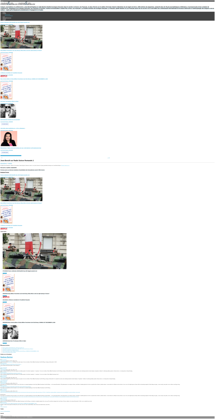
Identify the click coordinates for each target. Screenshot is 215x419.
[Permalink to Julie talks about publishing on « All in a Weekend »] (8, 145)
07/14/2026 (11, 24)
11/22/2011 (10, 163)
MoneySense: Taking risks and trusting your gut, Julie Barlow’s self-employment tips (20, 148)
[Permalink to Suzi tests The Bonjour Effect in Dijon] (8, 117)
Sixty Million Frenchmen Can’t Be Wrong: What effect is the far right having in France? (21, 50)
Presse (20, 155)
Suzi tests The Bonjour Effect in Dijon (9, 101)
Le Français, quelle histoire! (14, 155)
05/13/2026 (11, 74)
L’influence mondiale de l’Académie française (11, 72)
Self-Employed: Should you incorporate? (10, 119)
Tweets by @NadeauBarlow (5, 411)
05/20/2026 (11, 52)
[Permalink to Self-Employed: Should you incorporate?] (5, 126)
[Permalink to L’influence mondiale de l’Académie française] (3, 76)
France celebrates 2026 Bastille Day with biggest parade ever (15, 22)
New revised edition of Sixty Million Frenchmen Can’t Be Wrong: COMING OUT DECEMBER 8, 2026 (24, 78)
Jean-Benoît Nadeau (4, 24)
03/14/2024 (11, 150)
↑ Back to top (2, 418)
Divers (1, 155)
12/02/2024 (11, 121)
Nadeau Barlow (6, 357)
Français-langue (6, 155)
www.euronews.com (4, 379)
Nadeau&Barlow (3, 163)
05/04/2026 (11, 81)
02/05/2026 (11, 103)
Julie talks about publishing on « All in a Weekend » (12, 128)
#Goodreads (10, 361)
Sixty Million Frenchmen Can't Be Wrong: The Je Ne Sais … (11, 364)
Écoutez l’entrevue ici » (65, 165)
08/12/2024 (11, 130)
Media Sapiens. (29, 416)
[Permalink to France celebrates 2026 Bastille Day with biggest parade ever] (21, 48)
